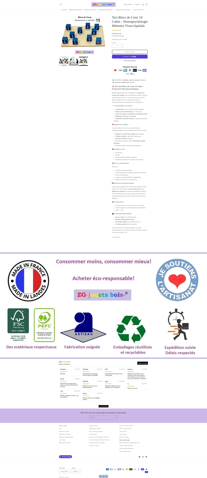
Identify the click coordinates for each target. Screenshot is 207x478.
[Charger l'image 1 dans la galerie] (63, 61)
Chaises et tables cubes (125, 451)
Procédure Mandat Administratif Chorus (99, 440)
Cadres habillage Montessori (126, 448)
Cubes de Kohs (123, 431)
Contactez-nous (93, 434)
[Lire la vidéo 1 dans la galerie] (83, 61)
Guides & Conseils (93, 445)
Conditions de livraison (95, 428)
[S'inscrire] (116, 417)
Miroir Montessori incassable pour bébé (129, 442)
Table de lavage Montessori (126, 445)
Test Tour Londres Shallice (126, 425)
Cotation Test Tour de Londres (97, 442)
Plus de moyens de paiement (130, 60)
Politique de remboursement (66, 437)
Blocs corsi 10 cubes (124, 440)
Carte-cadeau (62, 440)
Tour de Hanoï (123, 434)
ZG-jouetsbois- (66, 477)
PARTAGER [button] (117, 237)
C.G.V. (61, 428)
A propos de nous (93, 425)
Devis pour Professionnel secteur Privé (99, 437)
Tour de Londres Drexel (125, 428)
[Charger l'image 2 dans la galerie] (73, 61)
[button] (61, 4)
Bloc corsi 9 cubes (124, 437)
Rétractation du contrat (65, 442)
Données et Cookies (64, 431)
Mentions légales (63, 425)
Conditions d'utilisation (65, 434)
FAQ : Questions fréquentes (96, 431)
